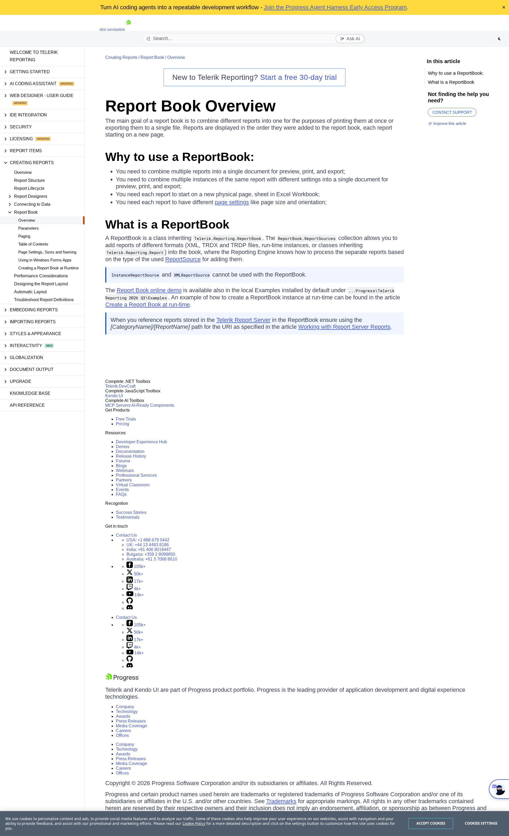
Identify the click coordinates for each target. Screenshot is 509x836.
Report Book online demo (149, 290)
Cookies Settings (481, 823)
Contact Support (452, 112)
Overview (23, 172)
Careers (123, 730)
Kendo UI (114, 395)
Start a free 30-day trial (298, 77)
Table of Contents (33, 244)
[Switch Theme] (499, 38)
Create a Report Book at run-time (147, 304)
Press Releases (131, 721)
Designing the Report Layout (41, 284)
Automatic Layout (30, 292)
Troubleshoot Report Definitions (44, 299)
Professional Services (136, 475)
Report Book (152, 57)
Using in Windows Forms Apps (45, 260)
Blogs (121, 465)
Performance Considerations (41, 276)
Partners (124, 480)
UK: (147, 544)
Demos (122, 446)
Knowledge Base (30, 393)
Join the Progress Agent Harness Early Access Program (335, 7)
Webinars (125, 470)
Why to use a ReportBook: (179, 157)
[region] (254, 823)
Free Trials (126, 419)
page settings (232, 202)
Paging (24, 236)
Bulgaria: (150, 554)
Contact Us (126, 535)
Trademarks (281, 801)
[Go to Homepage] (128, 29)
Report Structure (29, 180)
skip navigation (112, 29)
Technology (127, 711)
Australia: (151, 559)
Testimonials (127, 517)
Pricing (122, 424)
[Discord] (129, 608)
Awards (123, 716)
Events (122, 489)
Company (125, 706)
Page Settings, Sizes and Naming (47, 252)
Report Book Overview (190, 106)
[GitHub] (129, 602)
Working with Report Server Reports (344, 326)
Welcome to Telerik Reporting (34, 56)
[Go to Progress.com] (122, 679)
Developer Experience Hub (141, 442)
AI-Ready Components (152, 405)
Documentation (130, 451)
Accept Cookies (430, 823)
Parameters (28, 228)
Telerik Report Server (243, 320)
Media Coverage (131, 726)
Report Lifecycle (29, 188)
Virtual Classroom (133, 485)
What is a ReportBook (167, 224)
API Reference (27, 405)
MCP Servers (117, 405)
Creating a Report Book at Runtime (48, 268)
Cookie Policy (193, 823)
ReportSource (183, 259)
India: (148, 549)
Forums (123, 461)
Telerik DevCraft (120, 386)
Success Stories (131, 512)
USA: (147, 540)
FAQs (121, 494)
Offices (122, 735)
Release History (131, 456)
